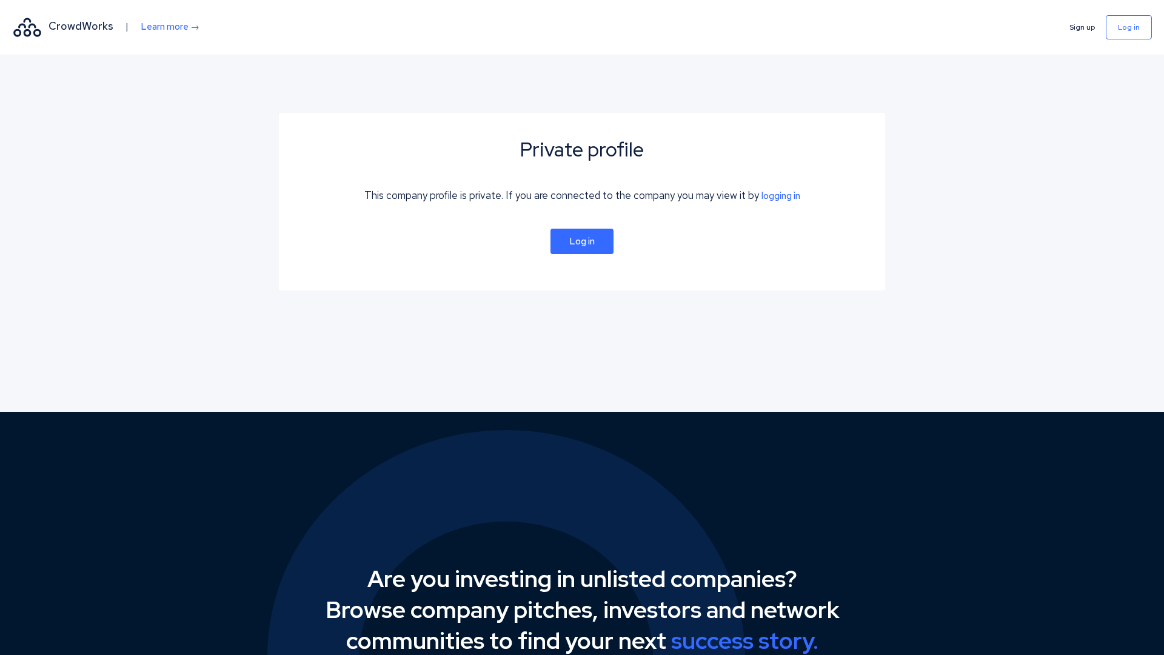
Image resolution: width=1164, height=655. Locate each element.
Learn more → (170, 27)
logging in (780, 196)
